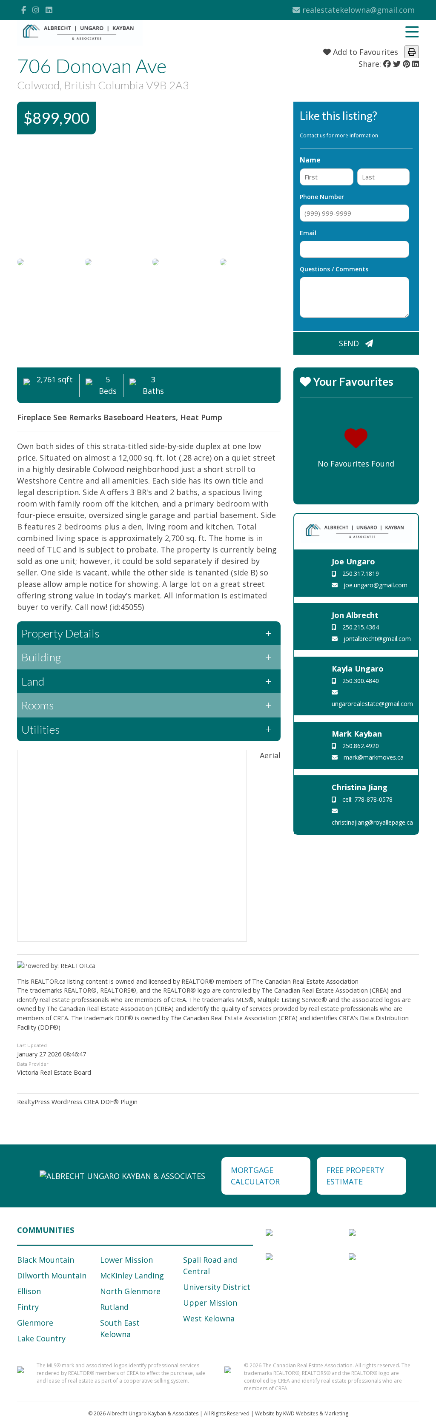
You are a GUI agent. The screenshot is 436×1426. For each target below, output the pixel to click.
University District (216, 1287)
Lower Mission (126, 1260)
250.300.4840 (360, 681)
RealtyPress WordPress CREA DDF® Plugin (77, 1102)
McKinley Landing (132, 1275)
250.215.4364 (360, 627)
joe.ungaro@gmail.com (374, 585)
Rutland (114, 1307)
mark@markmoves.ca (373, 757)
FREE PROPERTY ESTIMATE (355, 1176)
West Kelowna (209, 1318)
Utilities (40, 729)
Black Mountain (45, 1260)
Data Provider (33, 1064)
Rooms (37, 705)
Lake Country (41, 1338)
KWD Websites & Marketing (315, 1413)
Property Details (60, 633)
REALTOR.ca (48, 981)
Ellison (29, 1291)
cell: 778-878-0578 (367, 799)
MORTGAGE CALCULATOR (255, 1176)
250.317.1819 (360, 573)
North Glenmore (130, 1291)
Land (32, 681)
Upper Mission (210, 1303)
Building (41, 657)
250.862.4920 (360, 746)
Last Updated (32, 1045)
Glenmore (35, 1323)
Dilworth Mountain (51, 1275)
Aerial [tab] (270, 755)
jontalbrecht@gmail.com (376, 639)
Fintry (28, 1307)
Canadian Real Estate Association (312, 981)
